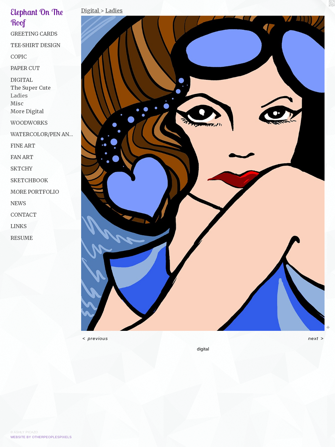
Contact (23, 214)
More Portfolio (34, 191)
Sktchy (21, 168)
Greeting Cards (33, 33)
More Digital (27, 111)
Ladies (19, 95)
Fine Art (22, 145)
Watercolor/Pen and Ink (43, 134)
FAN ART (21, 157)
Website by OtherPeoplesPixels (41, 437)
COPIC (18, 56)
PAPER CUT (25, 68)
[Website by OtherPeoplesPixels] (322, 13)
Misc (17, 103)
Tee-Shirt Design (35, 45)
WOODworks (28, 122)
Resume (21, 238)
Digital (21, 80)
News (18, 203)
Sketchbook (29, 180)
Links (18, 226)
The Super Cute (30, 87)
